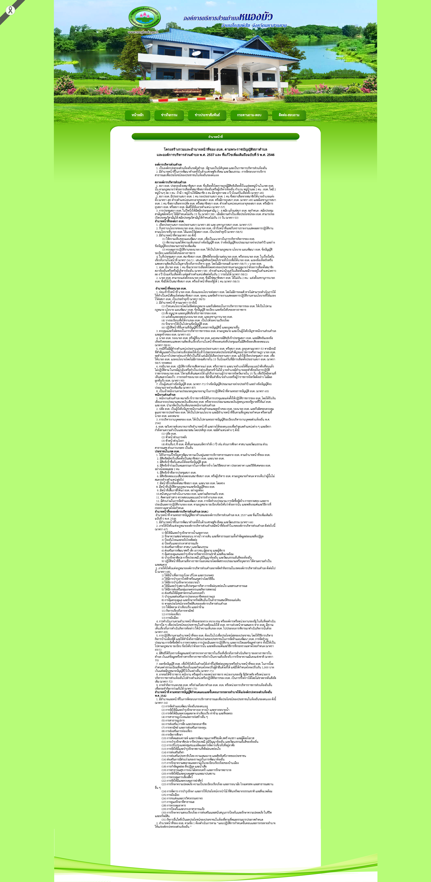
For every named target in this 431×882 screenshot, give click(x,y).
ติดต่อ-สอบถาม (289, 115)
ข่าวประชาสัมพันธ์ (207, 115)
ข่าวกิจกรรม (169, 115)
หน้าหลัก (138, 115)
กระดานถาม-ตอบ (249, 115)
